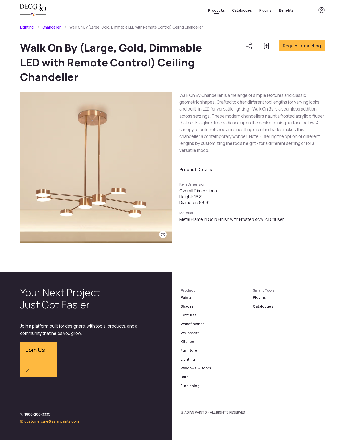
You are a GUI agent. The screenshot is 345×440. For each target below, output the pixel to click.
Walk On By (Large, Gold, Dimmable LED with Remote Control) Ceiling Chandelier (136, 27)
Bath (185, 376)
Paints (186, 297)
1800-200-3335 (37, 414)
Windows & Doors (196, 368)
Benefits (286, 10)
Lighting (27, 27)
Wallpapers (190, 332)
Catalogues (242, 10)
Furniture (189, 350)
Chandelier (51, 27)
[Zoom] (163, 234)
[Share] (249, 46)
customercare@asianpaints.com (51, 421)
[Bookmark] (266, 46)
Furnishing (190, 385)
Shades (187, 306)
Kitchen (187, 341)
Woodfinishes (193, 323)
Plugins (265, 10)
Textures (189, 315)
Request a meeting (302, 46)
